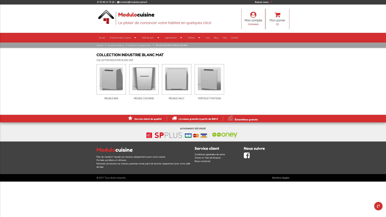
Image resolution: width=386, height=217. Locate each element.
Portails (194, 37)
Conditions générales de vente (210, 154)
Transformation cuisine (124, 37)
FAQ (224, 37)
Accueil (102, 37)
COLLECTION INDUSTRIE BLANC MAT (171, 45)
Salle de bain (151, 37)
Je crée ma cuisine (115, 45)
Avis (208, 37)
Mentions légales (281, 177)
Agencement (174, 37)
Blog (216, 37)
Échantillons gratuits (246, 119)
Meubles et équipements (139, 45)
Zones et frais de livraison (208, 157)
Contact (234, 37)
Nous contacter (202, 161)
